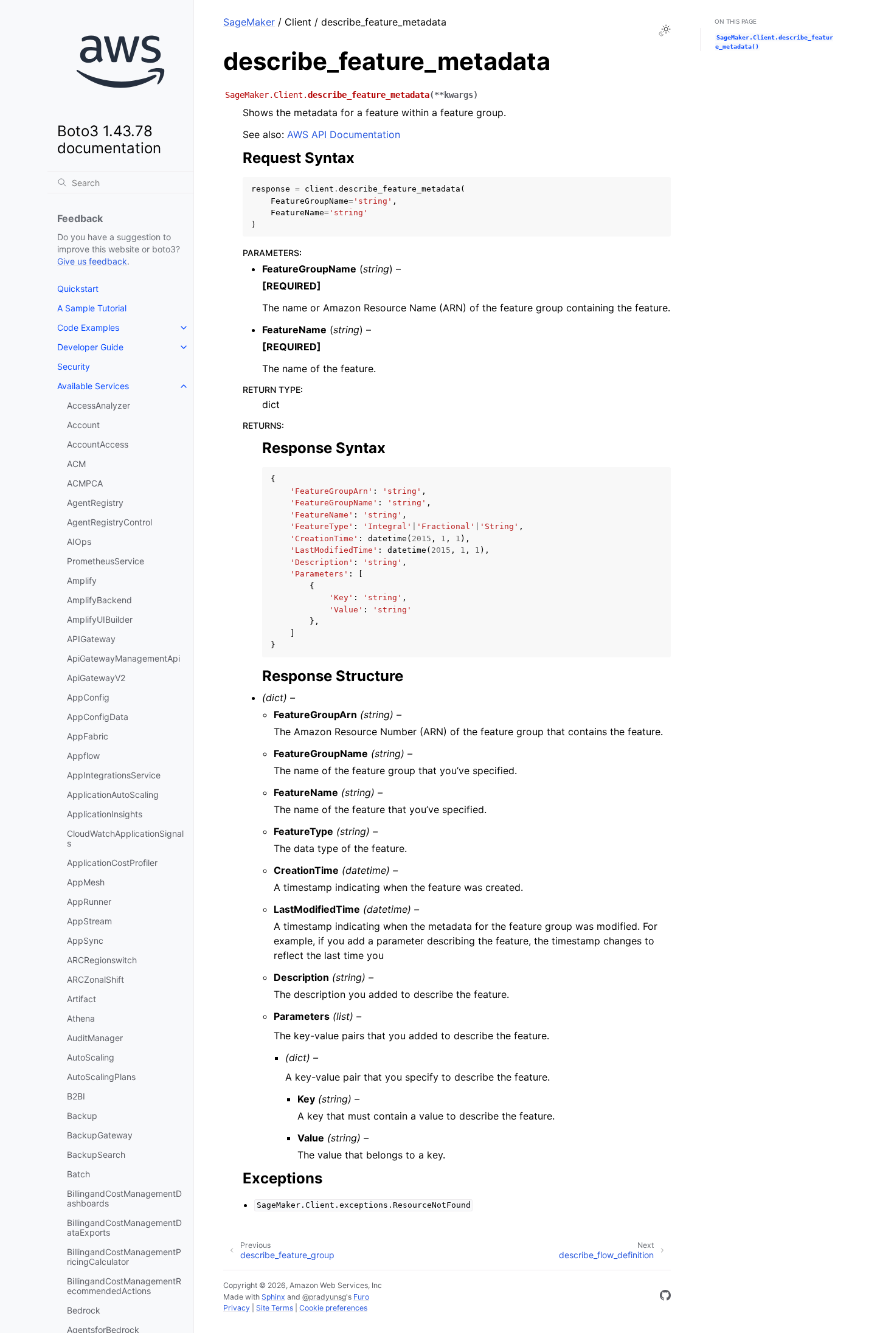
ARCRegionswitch (102, 960)
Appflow (83, 755)
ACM (76, 464)
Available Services (93, 386)
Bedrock (83, 1310)
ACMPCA (85, 483)
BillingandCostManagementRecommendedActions (124, 1286)
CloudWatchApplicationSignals (125, 838)
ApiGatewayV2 (96, 678)
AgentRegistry (95, 502)
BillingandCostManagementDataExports (124, 1227)
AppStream (89, 921)
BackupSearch (96, 1154)
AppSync (85, 940)
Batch (78, 1174)
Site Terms (274, 1307)
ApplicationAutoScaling (113, 794)
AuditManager (95, 1038)
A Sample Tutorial (91, 308)
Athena (81, 1018)
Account (83, 425)
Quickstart (78, 288)
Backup (82, 1115)
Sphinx (273, 1296)
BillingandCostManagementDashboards (124, 1198)
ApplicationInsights (104, 814)
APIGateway (91, 639)
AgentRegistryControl (109, 522)
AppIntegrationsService (114, 775)
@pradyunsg (324, 1296)
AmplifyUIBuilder (100, 619)
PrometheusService (105, 561)
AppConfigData (97, 717)
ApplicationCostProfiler (112, 862)
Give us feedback (92, 261)
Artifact (81, 999)
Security (73, 366)
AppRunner (89, 901)
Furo (361, 1296)
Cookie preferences (333, 1307)
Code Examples (88, 327)
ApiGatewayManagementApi (123, 658)
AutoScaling (90, 1057)
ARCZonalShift (95, 979)
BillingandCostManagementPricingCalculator (124, 1257)
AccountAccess (97, 444)
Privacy (236, 1307)
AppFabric (87, 736)
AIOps (79, 541)
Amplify (82, 580)
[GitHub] (665, 1297)
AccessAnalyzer (98, 405)
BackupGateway (100, 1135)
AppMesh (86, 882)
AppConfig (88, 697)
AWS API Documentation (343, 134)
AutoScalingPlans (101, 1077)
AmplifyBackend (99, 600)
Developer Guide (90, 347)
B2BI (76, 1096)
